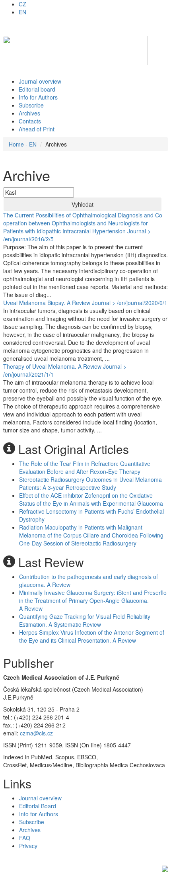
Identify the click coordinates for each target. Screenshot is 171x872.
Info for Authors (38, 97)
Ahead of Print (36, 129)
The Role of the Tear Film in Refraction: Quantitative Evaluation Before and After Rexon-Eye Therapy (84, 467)
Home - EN (23, 144)
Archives (29, 113)
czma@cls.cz (36, 733)
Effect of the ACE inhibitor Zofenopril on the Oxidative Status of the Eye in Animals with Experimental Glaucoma (91, 499)
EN (22, 12)
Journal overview (40, 81)
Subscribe (31, 105)
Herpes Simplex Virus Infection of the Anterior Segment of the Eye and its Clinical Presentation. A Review (91, 636)
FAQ (24, 838)
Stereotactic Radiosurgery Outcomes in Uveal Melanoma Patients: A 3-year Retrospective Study (90, 483)
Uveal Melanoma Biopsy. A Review (46, 303)
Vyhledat (82, 204)
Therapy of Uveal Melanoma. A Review (52, 366)
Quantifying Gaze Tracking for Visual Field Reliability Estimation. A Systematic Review (84, 620)
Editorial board (37, 89)
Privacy (28, 846)
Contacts (30, 121)
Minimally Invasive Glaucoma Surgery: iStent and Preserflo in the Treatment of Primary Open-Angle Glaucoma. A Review (93, 600)
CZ (22, 4)
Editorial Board (37, 806)
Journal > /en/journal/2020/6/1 (129, 303)
